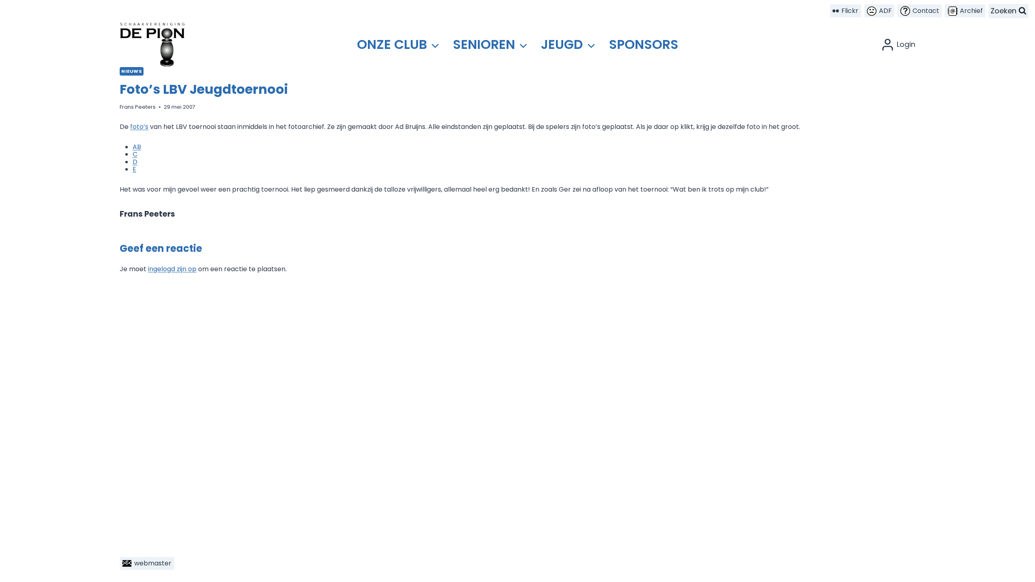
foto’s (139, 126)
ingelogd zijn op (172, 269)
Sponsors (643, 44)
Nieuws (131, 71)
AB (137, 147)
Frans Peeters (138, 106)
